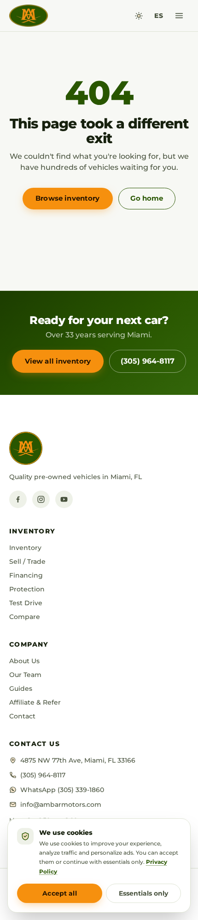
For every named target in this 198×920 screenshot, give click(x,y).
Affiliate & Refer (35, 702)
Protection (27, 589)
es (158, 16)
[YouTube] (64, 499)
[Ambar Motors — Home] (28, 16)
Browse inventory (67, 198)
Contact (22, 716)
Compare (24, 617)
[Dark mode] (139, 15)
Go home (146, 198)
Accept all (59, 893)
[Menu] (179, 15)
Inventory (25, 548)
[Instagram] (41, 499)
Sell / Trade (27, 561)
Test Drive (25, 603)
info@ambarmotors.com (60, 804)
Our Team (25, 675)
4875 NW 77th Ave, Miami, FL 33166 (77, 760)
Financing (26, 575)
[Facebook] (18, 499)
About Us (24, 661)
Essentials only (143, 893)
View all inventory (58, 361)
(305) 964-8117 (148, 361)
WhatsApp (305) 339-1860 (62, 790)
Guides (20, 688)
